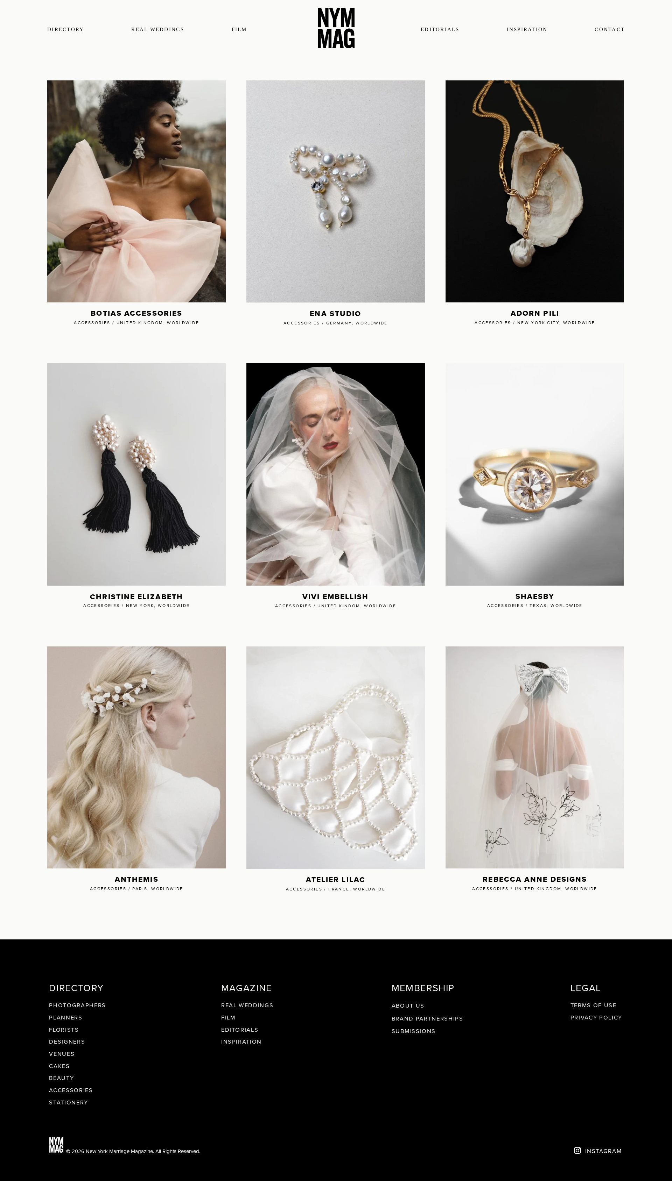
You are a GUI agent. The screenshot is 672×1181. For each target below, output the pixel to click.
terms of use (593, 1005)
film (239, 29)
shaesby (535, 596)
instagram (603, 1151)
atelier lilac (335, 879)
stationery (68, 1102)
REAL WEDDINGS (157, 29)
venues (62, 1054)
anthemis (137, 879)
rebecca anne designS (535, 879)
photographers (77, 1005)
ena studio (335, 313)
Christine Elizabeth (136, 596)
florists (64, 1029)
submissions (414, 1031)
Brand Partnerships (427, 1018)
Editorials (440, 29)
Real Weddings (247, 1005)
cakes (59, 1066)
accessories (71, 1090)
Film (228, 1017)
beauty (61, 1078)
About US (408, 1005)
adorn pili (535, 313)
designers (67, 1041)
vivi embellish (335, 596)
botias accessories (136, 313)
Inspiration (527, 29)
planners (65, 1017)
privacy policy (596, 1017)
